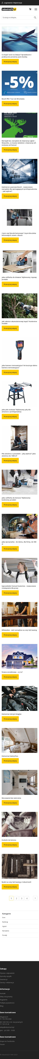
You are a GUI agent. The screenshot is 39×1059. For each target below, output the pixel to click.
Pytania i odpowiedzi (7, 973)
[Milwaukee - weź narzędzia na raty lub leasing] (19, 614)
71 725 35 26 (4, 1024)
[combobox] (19, 17)
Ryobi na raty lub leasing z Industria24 (16, 882)
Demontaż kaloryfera (10, 756)
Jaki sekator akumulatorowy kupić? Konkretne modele (19, 322)
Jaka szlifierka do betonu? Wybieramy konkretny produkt (16, 499)
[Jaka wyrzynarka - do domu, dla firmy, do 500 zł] (19, 526)
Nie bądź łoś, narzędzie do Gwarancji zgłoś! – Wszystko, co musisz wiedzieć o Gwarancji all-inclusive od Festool (19, 143)
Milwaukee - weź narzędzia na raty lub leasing (19, 630)
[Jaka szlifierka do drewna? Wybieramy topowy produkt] (19, 261)
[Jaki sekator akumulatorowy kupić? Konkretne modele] (19, 305)
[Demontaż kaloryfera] (19, 740)
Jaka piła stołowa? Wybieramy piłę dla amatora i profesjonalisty (16, 411)
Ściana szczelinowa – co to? (12, 672)
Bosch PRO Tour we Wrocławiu (13, 99)
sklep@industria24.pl (7, 1027)
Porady (4, 935)
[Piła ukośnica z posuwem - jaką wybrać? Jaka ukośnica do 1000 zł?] (19, 438)
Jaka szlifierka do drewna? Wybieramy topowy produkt (19, 278)
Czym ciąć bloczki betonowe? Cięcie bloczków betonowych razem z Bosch (19, 234)
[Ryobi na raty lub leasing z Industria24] (19, 866)
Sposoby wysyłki (5, 976)
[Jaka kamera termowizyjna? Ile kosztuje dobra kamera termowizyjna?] (19, 349)
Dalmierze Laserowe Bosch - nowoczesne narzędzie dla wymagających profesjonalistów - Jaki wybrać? (19, 189)
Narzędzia (5, 931)
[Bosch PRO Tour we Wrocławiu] (19, 83)
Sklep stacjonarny (6, 997)
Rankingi (5, 922)
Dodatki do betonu (9, 840)
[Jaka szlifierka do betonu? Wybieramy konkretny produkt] (19, 482)
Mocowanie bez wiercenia (11, 798)
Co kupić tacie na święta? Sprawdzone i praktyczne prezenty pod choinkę (17, 56)
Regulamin (3, 1000)
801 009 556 (4, 1022)
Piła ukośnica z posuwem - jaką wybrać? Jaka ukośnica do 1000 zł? (19, 455)
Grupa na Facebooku (7, 1041)
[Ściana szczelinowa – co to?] (19, 656)
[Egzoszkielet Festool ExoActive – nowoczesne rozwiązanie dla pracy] (19, 570)
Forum (2, 1044)
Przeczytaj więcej (10, 62)
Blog (1, 1006)
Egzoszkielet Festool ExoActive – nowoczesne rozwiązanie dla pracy (19, 587)
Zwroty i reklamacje (7, 982)
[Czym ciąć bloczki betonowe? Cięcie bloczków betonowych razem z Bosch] (19, 217)
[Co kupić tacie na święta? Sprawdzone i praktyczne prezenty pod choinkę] (19, 39)
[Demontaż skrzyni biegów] (19, 698)
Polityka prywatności (7, 1003)
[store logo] (9, 9)
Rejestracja (18, 3)
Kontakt (3, 993)
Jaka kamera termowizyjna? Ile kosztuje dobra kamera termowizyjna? (19, 366)
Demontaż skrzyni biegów (11, 714)
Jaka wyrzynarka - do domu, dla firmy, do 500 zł (19, 543)
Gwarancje (3, 979)
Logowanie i (9, 3)
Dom (3, 917)
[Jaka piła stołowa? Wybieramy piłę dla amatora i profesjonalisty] (19, 393)
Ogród (4, 926)
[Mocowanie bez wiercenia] (19, 782)
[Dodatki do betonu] (19, 824)
